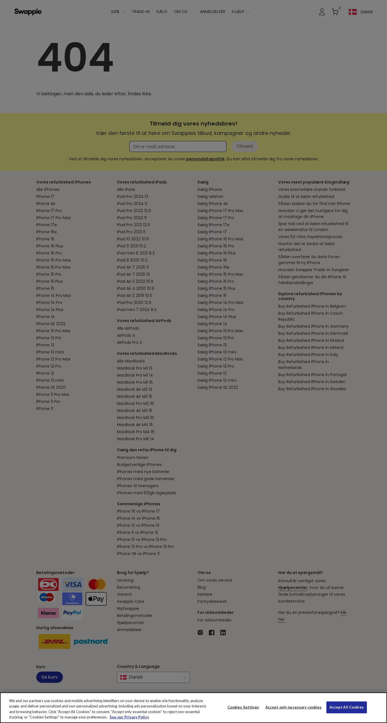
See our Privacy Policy (129, 717)
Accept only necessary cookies (293, 707)
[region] (193, 707)
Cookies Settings (243, 707)
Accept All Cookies (346, 707)
